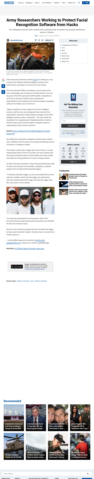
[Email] (42, 40)
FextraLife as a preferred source (35, 269)
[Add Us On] (3, 80)
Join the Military (46, 2)
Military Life (71, 2)
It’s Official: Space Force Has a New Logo (29, 248)
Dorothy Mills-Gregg (17, 40)
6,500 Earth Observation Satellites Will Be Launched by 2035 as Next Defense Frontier (78, 183)
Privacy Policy (70, 133)
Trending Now (64, 171)
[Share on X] (39, 40)
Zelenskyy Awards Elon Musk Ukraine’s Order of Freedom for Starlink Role (78, 176)
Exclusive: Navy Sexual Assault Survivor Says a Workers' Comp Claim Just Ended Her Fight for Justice (78, 191)
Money (37, 2)
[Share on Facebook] (35, 40)
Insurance (21, 2)
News (63, 2)
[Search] (79, 2)
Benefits (56, 2)
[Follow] (3, 86)
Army (36, 35)
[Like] (3, 92)
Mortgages (29, 2)
